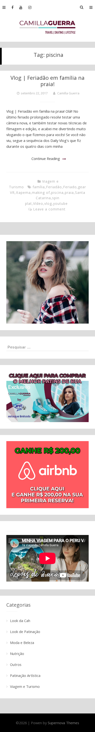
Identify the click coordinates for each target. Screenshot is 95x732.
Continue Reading (45, 158)
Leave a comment (49, 209)
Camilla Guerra (68, 93)
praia (69, 192)
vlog (48, 203)
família (39, 187)
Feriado (70, 187)
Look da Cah (20, 620)
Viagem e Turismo (25, 686)
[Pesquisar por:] (47, 347)
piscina (57, 192)
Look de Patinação (25, 631)
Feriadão (54, 187)
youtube (60, 203)
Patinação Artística (25, 675)
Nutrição (17, 653)
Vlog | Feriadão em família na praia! (47, 81)
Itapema (23, 192)
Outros (15, 664)
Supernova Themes (63, 722)
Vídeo (38, 203)
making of (41, 192)
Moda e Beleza (22, 642)
